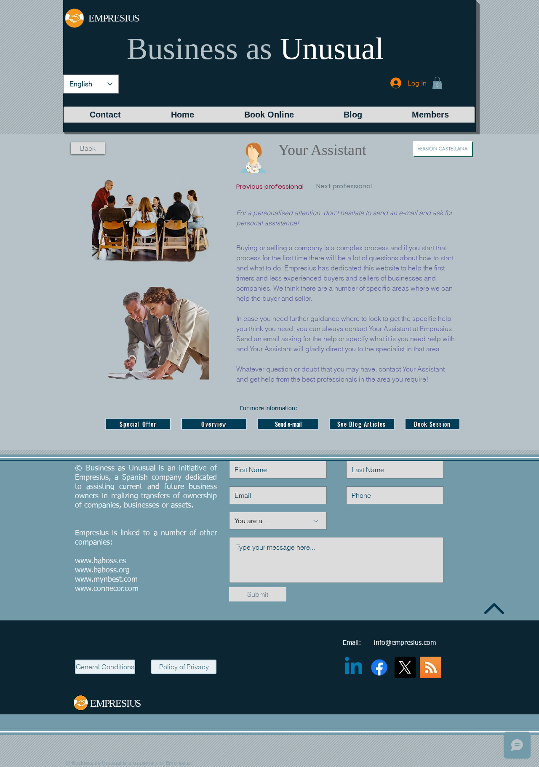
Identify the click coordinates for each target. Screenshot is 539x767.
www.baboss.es (100, 561)
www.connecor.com (107, 589)
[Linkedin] (353, 667)
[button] (437, 83)
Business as (199, 48)
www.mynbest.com (106, 579)
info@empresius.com (405, 643)
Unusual (332, 48)
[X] (405, 667)
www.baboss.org (102, 570)
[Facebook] (379, 667)
